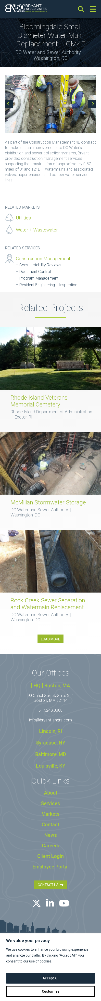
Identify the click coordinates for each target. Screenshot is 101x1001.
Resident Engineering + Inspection (48, 285)
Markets (50, 814)
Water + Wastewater (37, 230)
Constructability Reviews (40, 265)
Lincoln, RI (50, 731)
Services (50, 803)
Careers (50, 846)
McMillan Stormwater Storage (48, 502)
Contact (50, 824)
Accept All (51, 978)
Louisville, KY (50, 766)
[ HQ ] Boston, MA (50, 686)
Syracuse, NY (50, 743)
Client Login (50, 856)
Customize (50, 991)
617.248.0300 (50, 710)
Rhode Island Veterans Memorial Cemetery (39, 401)
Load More (50, 639)
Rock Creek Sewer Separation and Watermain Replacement (48, 604)
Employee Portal (51, 867)
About (50, 793)
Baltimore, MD (50, 754)
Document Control (35, 271)
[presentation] (9, 104)
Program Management (38, 278)
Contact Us (49, 885)
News (50, 835)
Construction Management (43, 258)
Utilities (23, 218)
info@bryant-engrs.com (50, 719)
